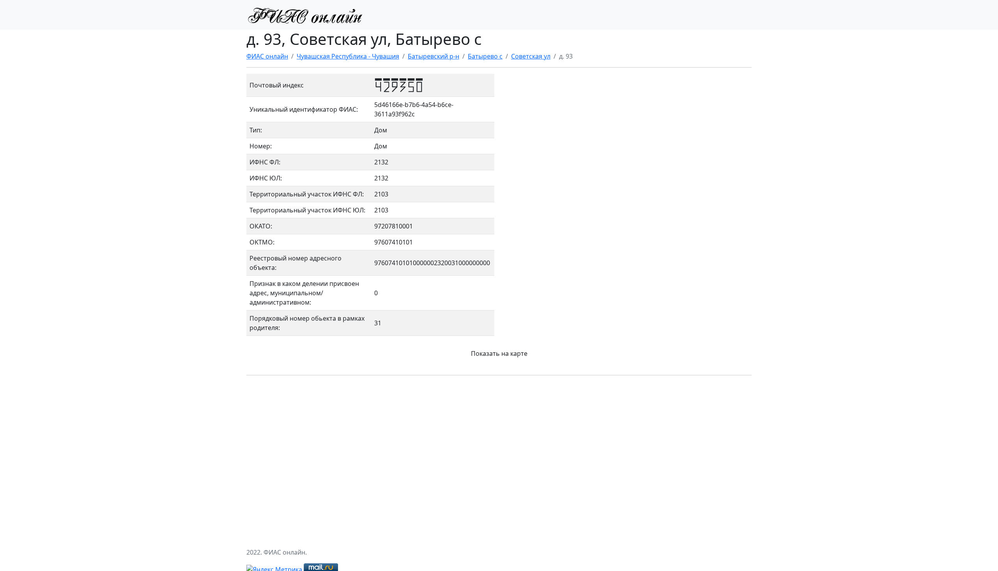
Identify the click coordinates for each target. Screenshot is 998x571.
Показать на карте (499, 353)
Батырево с (485, 56)
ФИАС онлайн (267, 56)
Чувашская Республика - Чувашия (348, 56)
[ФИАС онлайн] (304, 15)
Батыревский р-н (433, 56)
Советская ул (530, 56)
